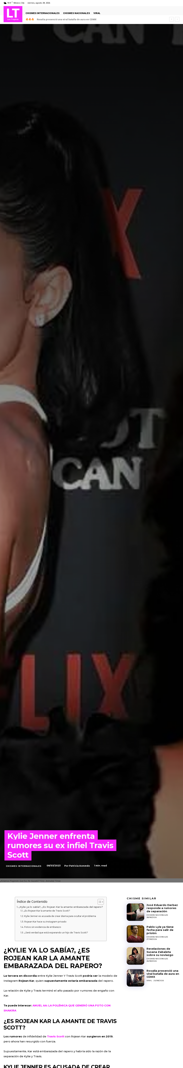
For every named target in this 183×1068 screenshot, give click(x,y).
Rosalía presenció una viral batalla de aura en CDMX (163, 974)
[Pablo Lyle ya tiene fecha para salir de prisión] (135, 934)
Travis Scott (56, 1036)
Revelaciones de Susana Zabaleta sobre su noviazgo (160, 952)
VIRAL (149, 981)
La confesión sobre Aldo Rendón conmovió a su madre (69, 19)
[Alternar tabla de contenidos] (99, 902)
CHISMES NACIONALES (157, 915)
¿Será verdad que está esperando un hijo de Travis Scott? (56, 932)
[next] (177, 19)
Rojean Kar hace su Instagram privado (45, 921)
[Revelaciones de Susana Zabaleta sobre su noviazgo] (135, 956)
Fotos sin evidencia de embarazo (42, 927)
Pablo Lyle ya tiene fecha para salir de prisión (160, 930)
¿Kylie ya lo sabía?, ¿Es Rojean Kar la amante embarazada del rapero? (61, 906)
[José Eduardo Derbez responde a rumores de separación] (135, 912)
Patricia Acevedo (79, 865)
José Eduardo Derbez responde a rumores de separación (162, 908)
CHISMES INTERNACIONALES (23, 866)
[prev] (171, 19)
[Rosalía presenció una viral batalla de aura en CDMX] (135, 978)
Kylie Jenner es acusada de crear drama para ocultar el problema (60, 916)
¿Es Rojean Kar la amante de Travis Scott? (47, 910)
